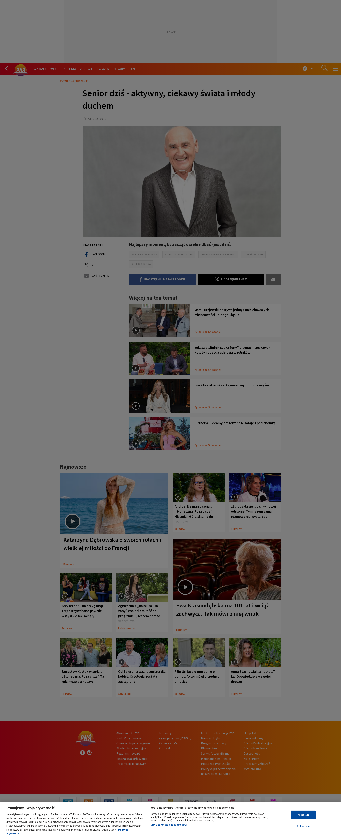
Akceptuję (303, 814)
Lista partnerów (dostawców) (169, 825)
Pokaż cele (303, 826)
